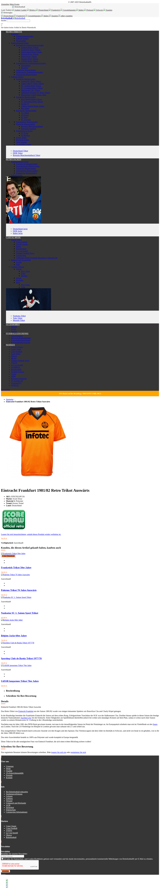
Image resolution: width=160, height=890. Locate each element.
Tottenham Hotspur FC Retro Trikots (35, 93)
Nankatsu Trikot (19, 316)
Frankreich (55, 10)
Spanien (108, 10)
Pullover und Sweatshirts (21, 260)
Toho (23, 273)
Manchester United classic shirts (33, 95)
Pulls (18, 264)
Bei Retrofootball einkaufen (17, 792)
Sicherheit (10, 807)
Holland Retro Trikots (29, 54)
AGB (8, 805)
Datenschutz (11, 810)
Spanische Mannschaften (26, 97)
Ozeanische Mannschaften (26, 74)
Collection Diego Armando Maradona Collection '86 (36, 258)
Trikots (19, 269)
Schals (13, 329)
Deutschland (43, 10)
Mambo (24, 276)
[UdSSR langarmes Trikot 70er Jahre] (16, 665)
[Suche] (2, 23)
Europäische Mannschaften (26, 164)
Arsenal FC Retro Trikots (31, 81)
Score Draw (15, 354)
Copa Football (21, 242)
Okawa (14, 356)
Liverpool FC (16, 383)
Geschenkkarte (17, 336)
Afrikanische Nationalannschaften (29, 72)
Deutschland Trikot (20, 151)
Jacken (18, 278)
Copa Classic (16, 349)
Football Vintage (17, 372)
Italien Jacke (18, 233)
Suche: (3, 20)
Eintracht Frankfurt (28, 129)
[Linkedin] (4, 873)
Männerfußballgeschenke (21, 338)
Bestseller (15, 34)
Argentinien (25, 65)
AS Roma (25, 115)
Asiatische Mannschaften (26, 70)
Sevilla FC (25, 104)
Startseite (9, 399)
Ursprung (10, 766)
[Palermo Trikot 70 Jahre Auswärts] (15, 575)
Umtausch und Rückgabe (16, 803)
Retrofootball (21, 249)
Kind (18, 282)
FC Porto (24, 133)
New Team (25, 271)
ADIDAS (15, 385)
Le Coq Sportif (22, 251)
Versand (9, 801)
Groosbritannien (69, 10)
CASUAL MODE (13, 237)
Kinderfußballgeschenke (20, 342)
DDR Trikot (17, 153)
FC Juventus (26, 120)
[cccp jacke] (23, 222)
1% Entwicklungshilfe (15, 773)
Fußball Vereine (22, 38)
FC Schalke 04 (17, 381)
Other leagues (21, 142)
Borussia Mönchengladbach (32, 126)
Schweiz (99, 10)
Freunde (9, 775)
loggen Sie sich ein (58, 752)
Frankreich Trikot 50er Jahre (16, 567)
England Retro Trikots (29, 47)
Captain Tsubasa (17, 267)
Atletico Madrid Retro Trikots (32, 106)
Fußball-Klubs (16, 175)
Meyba (13, 358)
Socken (14, 331)
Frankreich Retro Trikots (30, 50)
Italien (81, 10)
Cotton (13, 374)
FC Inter (24, 117)
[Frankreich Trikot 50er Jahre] (13, 553)
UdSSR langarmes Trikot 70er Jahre (20, 681)
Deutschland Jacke (20, 229)
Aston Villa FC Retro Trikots (32, 84)
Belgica (32, 10)
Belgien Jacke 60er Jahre (14, 635)
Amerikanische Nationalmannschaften (31, 63)
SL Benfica (25, 135)
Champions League (23, 144)
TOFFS (14, 363)
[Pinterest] (5, 873)
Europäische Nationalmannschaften (30, 45)
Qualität (9, 771)
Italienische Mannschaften (26, 111)
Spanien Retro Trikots (29, 59)
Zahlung (9, 798)
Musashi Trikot (19, 320)
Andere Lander (20, 10)
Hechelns (19, 280)
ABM (13, 376)
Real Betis (25, 108)
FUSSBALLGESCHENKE (17, 333)
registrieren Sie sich (78, 752)
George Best (21, 255)
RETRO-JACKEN (13, 159)
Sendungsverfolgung (14, 794)
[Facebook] (1, 873)
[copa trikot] (28, 309)
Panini (18, 246)
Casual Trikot (16, 240)
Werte (8, 769)
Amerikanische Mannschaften (28, 166)
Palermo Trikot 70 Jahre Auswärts (18, 590)
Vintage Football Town (25, 253)
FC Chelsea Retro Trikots (31, 86)
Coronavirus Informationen (16, 812)
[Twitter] (2, 873)
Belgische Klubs (22, 140)
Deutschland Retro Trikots (31, 52)
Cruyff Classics (22, 244)
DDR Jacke (17, 231)
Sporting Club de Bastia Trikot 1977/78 (21, 658)
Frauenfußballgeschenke (20, 340)
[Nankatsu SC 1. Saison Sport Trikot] (16, 597)
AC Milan (25, 113)
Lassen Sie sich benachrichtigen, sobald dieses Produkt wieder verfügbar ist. (31, 534)
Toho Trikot (17, 318)
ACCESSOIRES (13, 324)
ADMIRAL (15, 367)
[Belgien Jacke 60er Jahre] (12, 620)
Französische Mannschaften (27, 122)
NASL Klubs (21, 138)
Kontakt (9, 778)
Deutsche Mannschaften (25, 124)
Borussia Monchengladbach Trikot (26, 155)
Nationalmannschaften (25, 36)
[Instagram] (3, 873)
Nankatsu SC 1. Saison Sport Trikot (19, 613)
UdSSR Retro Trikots (29, 61)
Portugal (90, 10)
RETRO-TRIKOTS (14, 32)
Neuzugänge (21, 41)
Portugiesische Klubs (24, 131)
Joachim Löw (26, 718)
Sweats (19, 262)
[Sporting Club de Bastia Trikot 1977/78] (17, 643)
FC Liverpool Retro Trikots (32, 88)
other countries (66, 16)
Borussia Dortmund (18, 379)
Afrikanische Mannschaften (27, 171)
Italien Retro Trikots (29, 56)
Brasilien (24, 68)
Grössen (9, 796)
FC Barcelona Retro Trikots (32, 102)
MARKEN (10, 345)
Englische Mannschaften (25, 79)
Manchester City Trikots (30, 90)
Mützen (14, 327)
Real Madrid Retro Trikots (31, 99)
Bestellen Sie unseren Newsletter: (14, 854)
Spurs (155, 724)
